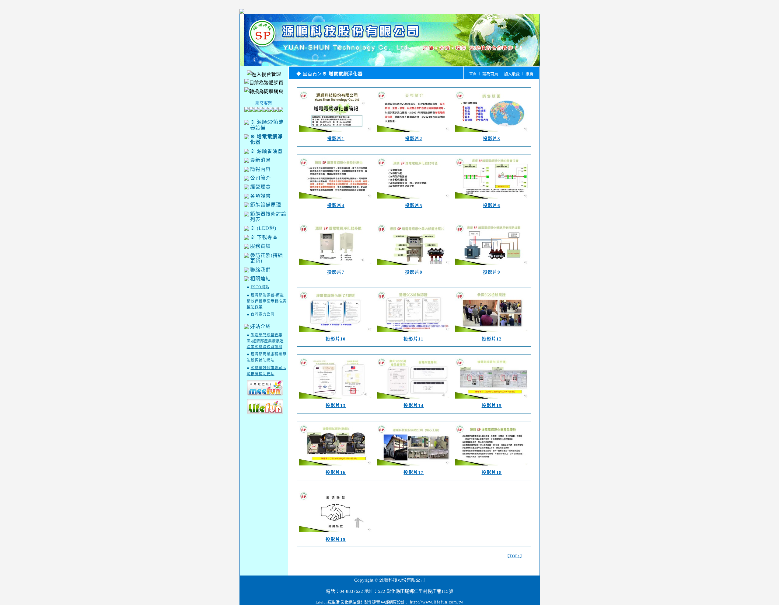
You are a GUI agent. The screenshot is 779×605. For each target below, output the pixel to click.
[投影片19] (336, 533)
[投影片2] (414, 133)
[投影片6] (492, 199)
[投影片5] (414, 199)
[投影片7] (336, 266)
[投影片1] (336, 133)
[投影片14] (414, 400)
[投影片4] (336, 199)
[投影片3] (492, 133)
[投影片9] (492, 266)
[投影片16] (336, 466)
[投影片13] (336, 400)
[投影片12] (492, 333)
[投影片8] (414, 266)
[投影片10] (336, 333)
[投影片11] (414, 333)
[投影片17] (414, 466)
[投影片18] (492, 466)
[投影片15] (492, 400)
